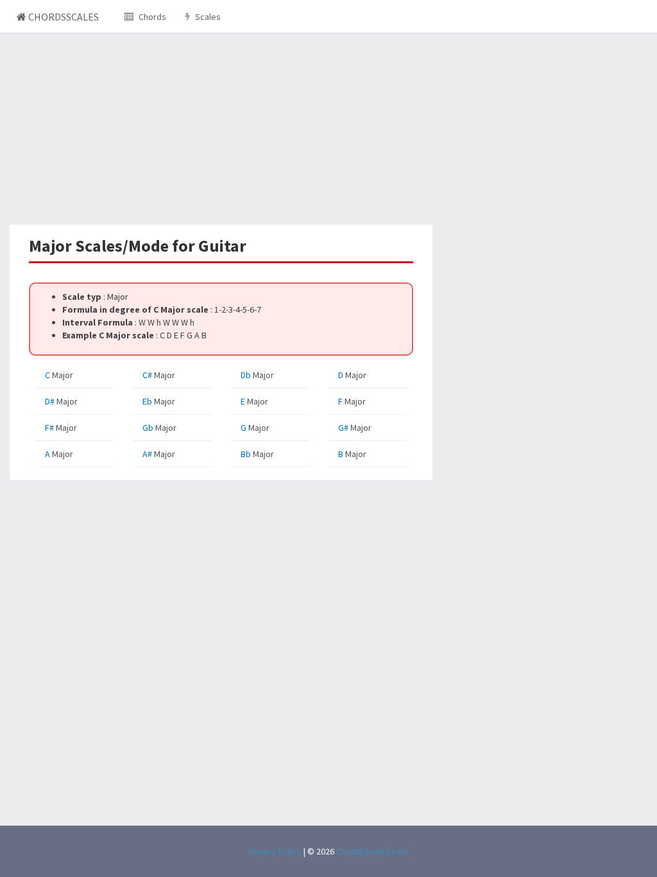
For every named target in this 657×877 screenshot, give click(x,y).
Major (59, 375)
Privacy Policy (275, 851)
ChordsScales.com (372, 851)
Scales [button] (207, 16)
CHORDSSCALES (62, 16)
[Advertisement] (221, 128)
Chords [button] (151, 16)
